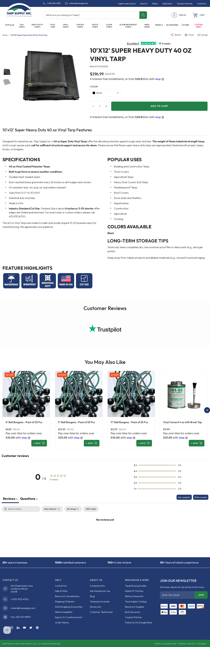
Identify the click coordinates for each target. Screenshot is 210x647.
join (201, 595)
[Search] (143, 15)
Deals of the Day (134, 591)
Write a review (200, 497)
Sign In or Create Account (68, 617)
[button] (198, 15)
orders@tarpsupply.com (78, 3)
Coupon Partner (133, 617)
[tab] (29, 499)
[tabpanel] (105, 531)
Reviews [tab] (10, 498)
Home (5, 35)
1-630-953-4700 (54, 3)
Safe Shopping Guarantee (68, 606)
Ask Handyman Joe (100, 591)
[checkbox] (91, 509)
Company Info (97, 585)
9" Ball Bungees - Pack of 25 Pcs (76, 422)
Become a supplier (134, 606)
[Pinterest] (37, 628)
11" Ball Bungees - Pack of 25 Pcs (129, 422)
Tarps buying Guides (135, 585)
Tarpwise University (100, 601)
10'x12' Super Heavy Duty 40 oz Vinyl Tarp (29, 35)
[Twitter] (31, 628)
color (94, 86)
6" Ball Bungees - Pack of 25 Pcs (24, 422)
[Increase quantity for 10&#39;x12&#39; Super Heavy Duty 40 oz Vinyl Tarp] (107, 106)
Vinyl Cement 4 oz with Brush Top (182, 422)
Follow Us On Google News (138, 622)
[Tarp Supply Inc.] (19, 10)
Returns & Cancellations (67, 596)
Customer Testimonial (101, 612)
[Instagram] (11, 628)
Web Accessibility (63, 612)
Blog (92, 596)
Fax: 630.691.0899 (21, 616)
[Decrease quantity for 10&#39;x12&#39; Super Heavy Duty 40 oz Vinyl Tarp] (92, 106)
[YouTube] (24, 628)
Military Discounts (134, 596)
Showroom (95, 606)
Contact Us (60, 585)
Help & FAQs (61, 591)
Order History (62, 622)
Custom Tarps (198, 25)
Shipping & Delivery (64, 601)
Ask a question (184, 497)
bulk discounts (132, 612)
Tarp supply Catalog (136, 601)
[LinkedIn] (18, 628)
